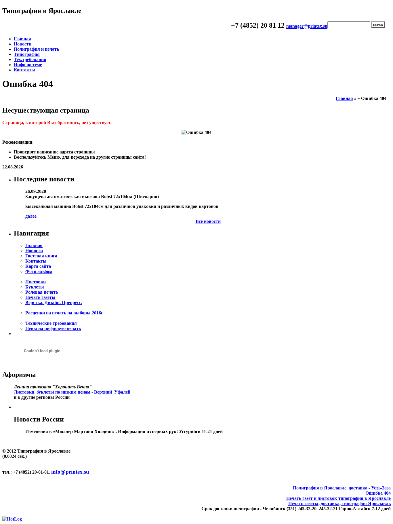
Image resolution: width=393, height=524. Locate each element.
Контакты (24, 69)
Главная (22, 38)
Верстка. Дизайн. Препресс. (53, 302)
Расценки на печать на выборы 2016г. (64, 312)
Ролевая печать (41, 292)
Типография (27, 54)
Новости (22, 43)
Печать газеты (40, 297)
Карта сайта (38, 266)
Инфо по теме (28, 64)
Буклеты (34, 286)
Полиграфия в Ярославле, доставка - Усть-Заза (342, 487)
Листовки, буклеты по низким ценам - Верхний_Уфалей (72, 392)
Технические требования (51, 323)
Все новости (208, 221)
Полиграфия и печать (36, 49)
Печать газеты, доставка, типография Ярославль (339, 503)
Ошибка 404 (378, 493)
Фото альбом (38, 271)
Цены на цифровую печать (53, 328)
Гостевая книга (41, 255)
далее (31, 216)
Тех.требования (30, 59)
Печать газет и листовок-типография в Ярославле (338, 498)
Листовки (35, 281)
